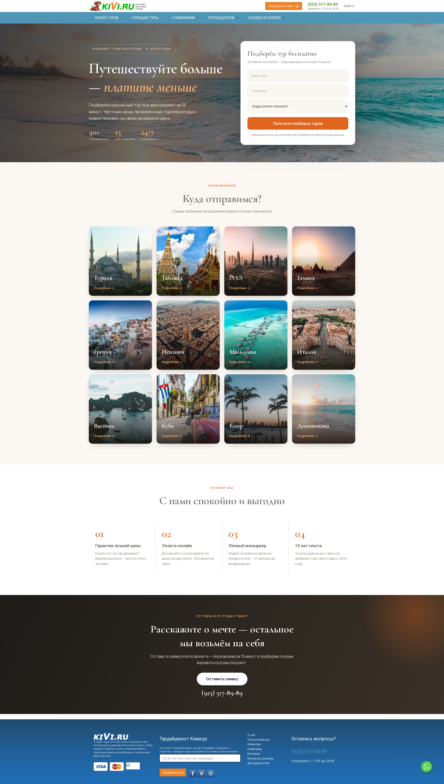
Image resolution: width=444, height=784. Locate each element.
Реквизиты (254, 749)
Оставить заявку (222, 678)
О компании (183, 18)
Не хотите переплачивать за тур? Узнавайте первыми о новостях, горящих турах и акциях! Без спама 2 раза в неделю (199, 749)
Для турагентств (258, 763)
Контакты (253, 754)
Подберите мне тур (283, 6)
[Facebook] (192, 773)
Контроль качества (260, 758)
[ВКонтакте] (201, 773)
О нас (251, 735)
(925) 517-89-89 (323, 4)
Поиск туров (106, 18)
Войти (349, 6)
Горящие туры (145, 18)
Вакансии (254, 744)
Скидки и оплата (264, 18)
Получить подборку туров (298, 123)
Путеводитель (221, 18)
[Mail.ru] (210, 773)
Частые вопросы (258, 739)
